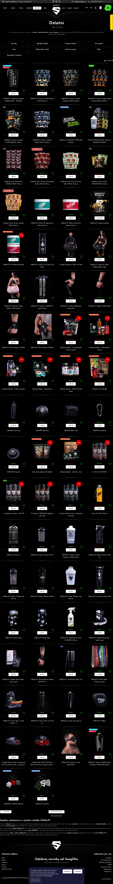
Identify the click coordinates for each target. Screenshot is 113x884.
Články (69, 8)
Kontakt (76, 8)
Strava (4, 864)
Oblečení (4, 862)
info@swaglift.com (80, 1)
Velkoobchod (107, 869)
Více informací (48, 875)
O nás (63, 8)
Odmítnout (67, 871)
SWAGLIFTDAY (7, 869)
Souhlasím (78, 871)
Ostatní (4, 867)
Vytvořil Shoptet (106, 879)
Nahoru (6, 811)
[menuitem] (5, 8)
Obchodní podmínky (105, 862)
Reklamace (107, 871)
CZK (86, 7)
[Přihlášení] (95, 8)
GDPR (109, 864)
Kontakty (108, 858)
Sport (3, 858)
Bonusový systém (106, 867)
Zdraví (4, 860)
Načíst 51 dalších (56, 811)
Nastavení (35, 880)
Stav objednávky (106, 860)
